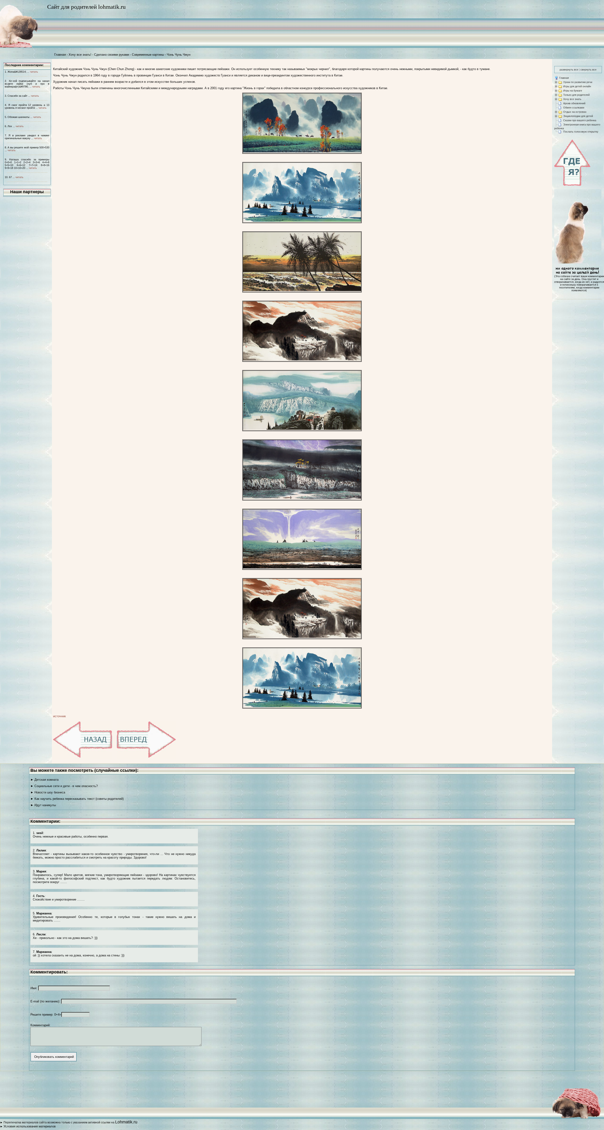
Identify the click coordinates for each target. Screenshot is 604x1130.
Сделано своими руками (111, 54)
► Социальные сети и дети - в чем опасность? (64, 786)
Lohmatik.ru (126, 1122)
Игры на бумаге (572, 90)
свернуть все (588, 69)
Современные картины (148, 54)
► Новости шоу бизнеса (47, 792)
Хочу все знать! (80, 54)
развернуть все (569, 69)
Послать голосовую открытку (580, 131)
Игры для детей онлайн (577, 86)
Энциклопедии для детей (578, 116)
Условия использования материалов (30, 1126)
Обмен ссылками (573, 107)
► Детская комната (44, 779)
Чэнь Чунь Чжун (178, 54)
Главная (60, 54)
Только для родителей (576, 94)
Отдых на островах (575, 111)
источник (59, 716)
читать (34, 71)
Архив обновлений (574, 103)
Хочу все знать (572, 99)
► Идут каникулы (43, 805)
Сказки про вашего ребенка (579, 120)
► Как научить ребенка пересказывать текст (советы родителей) (77, 799)
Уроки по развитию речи (577, 82)
